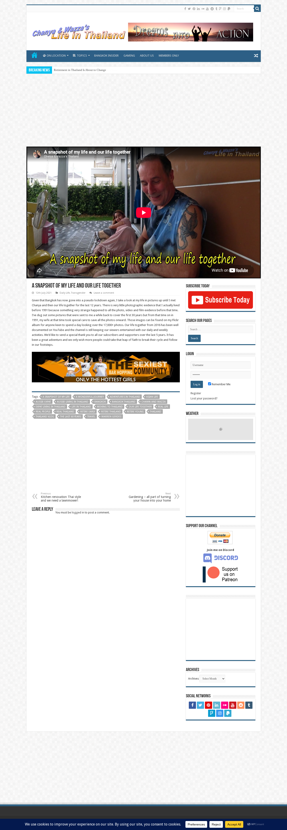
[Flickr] (203, 8)
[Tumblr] (216, 8)
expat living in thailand (50, 406)
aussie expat (43, 401)
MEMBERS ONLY (169, 55)
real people (43, 411)
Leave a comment (104, 292)
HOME (34, 55)
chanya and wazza (153, 401)
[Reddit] (212, 8)
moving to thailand (110, 406)
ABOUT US (147, 55)
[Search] (257, 8)
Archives (193, 678)
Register (196, 393)
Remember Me (220, 384)
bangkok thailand (123, 401)
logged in (78, 512)
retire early (87, 411)
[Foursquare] (220, 8)
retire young (135, 411)
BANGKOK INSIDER (106, 55)
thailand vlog (45, 416)
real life (163, 406)
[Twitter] (189, 8)
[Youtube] (207, 8)
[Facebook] (185, 8)
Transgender (78, 292)
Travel (91, 416)
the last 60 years (70, 416)
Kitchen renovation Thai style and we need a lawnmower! (61, 497)
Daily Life (65, 292)
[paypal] (229, 8)
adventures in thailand (125, 396)
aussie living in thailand (72, 401)
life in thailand (81, 406)
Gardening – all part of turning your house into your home (150, 497)
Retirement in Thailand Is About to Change (80, 70)
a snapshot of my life (56, 396)
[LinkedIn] (198, 8)
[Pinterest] (194, 8)
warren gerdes (111, 416)
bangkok (100, 401)
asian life (152, 396)
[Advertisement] (143, 110)
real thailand (65, 411)
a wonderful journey (90, 396)
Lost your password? (204, 398)
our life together (140, 406)
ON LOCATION (56, 55)
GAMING (129, 55)
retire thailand (111, 411)
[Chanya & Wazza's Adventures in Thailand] (142, 30)
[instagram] (224, 8)
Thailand (155, 411)
